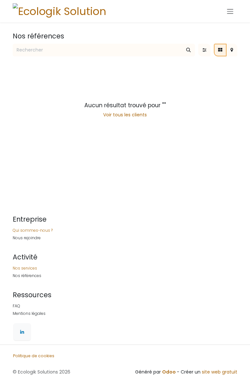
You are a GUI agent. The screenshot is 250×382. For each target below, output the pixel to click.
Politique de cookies (33, 356)
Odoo (169, 372)
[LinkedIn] (22, 331)
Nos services (25, 268)
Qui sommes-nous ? (33, 230)
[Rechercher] (188, 50)
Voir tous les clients (125, 114)
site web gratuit (219, 372)
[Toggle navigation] (230, 11)
